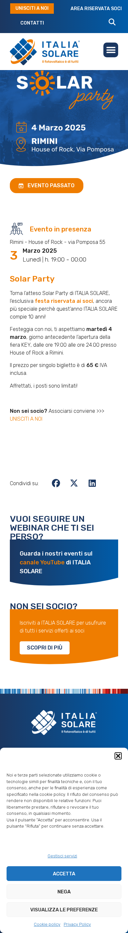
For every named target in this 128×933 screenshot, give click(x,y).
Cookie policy (47, 924)
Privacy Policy (77, 924)
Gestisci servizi (62, 855)
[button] (118, 756)
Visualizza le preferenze (64, 910)
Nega (64, 892)
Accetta (64, 874)
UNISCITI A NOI (26, 419)
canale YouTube (42, 562)
